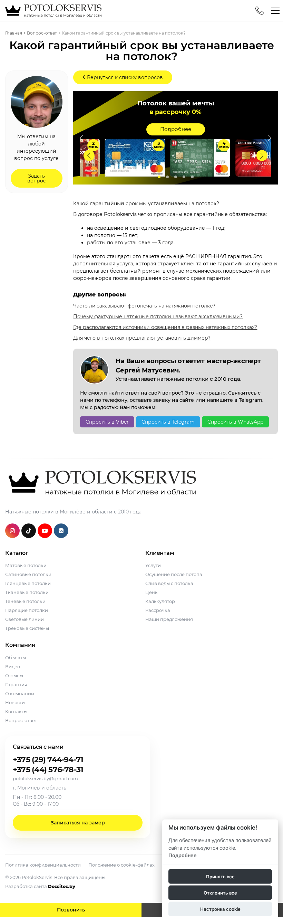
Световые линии (24, 619)
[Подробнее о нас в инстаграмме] (12, 530)
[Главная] (52, 10)
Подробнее (175, 129)
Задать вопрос (36, 178)
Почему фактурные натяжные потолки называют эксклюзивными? (158, 316)
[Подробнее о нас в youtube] (45, 530)
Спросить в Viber (107, 422)
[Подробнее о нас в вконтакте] (61, 530)
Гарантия (16, 684)
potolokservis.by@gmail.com (45, 778)
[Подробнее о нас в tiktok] (28, 530)
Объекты (15, 657)
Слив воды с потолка (169, 583)
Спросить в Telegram (168, 422)
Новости (15, 702)
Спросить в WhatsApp (235, 422)
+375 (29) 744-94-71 (48, 760)
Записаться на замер (78, 823)
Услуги (153, 565)
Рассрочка (157, 610)
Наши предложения (169, 619)
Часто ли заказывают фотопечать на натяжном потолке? (144, 306)
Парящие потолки (26, 610)
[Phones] (259, 10)
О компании (19, 693)
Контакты (16, 711)
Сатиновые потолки (28, 574)
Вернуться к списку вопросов (124, 77)
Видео (12, 666)
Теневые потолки (25, 601)
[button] (261, 155)
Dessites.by (61, 886)
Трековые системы (27, 628)
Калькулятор (160, 601)
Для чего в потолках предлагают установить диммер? (142, 338)
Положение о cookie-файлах (121, 865)
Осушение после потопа (173, 574)
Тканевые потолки (27, 592)
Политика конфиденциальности (43, 865)
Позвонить (71, 910)
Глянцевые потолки (28, 583)
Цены (151, 592)
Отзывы (14, 675)
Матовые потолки (26, 565)
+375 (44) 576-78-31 (48, 770)
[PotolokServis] (100, 482)
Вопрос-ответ (21, 720)
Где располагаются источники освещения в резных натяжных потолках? (165, 327)
